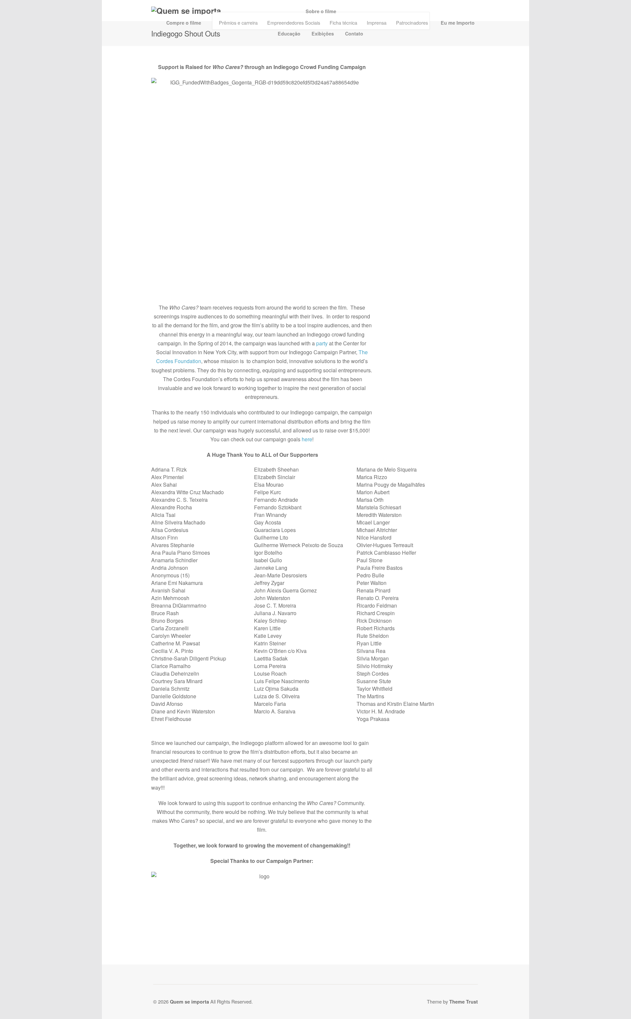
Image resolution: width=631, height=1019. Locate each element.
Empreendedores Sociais (293, 22)
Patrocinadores (412, 22)
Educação (289, 33)
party (322, 343)
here (307, 439)
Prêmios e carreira (238, 22)
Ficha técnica (343, 22)
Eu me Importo (458, 22)
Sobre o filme (321, 11)
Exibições (323, 33)
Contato (354, 33)
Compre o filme (183, 22)
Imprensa (376, 22)
